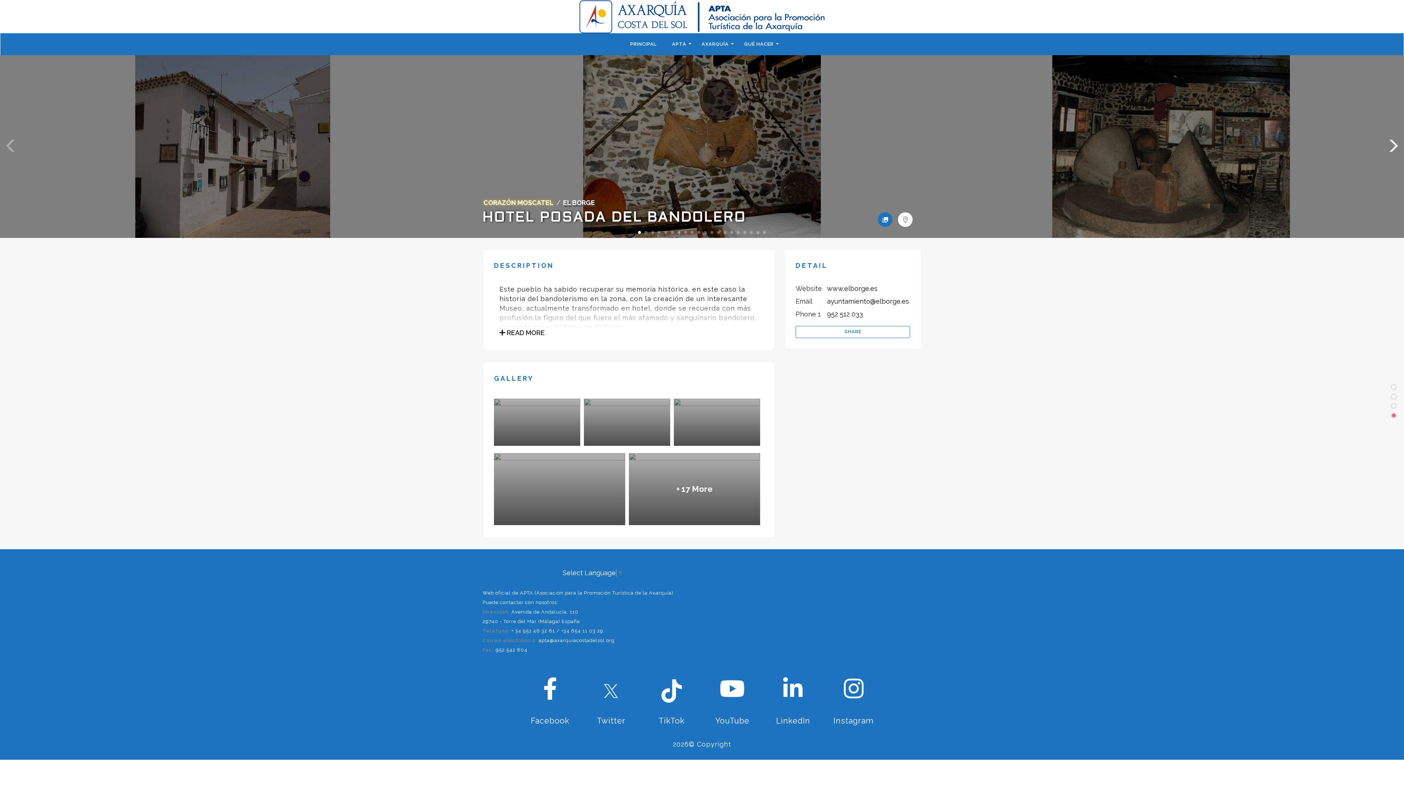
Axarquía (715, 44)
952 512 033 (845, 314)
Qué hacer (759, 44)
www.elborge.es (852, 288)
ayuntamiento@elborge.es (868, 301)
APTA (679, 44)
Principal (643, 44)
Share (853, 331)
